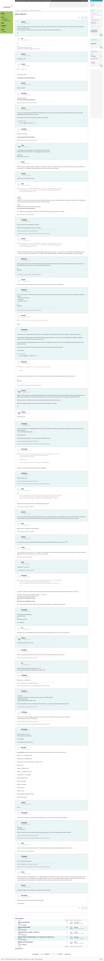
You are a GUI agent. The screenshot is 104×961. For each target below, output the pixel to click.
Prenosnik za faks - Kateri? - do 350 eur (28, 932)
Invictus (23, 390)
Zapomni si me (95, 20)
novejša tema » (67, 954)
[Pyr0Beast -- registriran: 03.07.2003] (18, 220)
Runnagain (24, 329)
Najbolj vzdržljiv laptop (24, 927)
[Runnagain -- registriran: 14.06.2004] (18, 330)
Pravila (2, 959)
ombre (23, 547)
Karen (23, 162)
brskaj (4, 27)
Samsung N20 (20, 752)
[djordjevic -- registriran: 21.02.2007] (18, 94)
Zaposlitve (3, 25)
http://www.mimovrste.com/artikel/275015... (26, 99)
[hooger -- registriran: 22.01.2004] (18, 65)
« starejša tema (35, 954)
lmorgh (75, 932)
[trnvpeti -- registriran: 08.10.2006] (18, 174)
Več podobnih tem (19, 948)
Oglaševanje (26, 959)
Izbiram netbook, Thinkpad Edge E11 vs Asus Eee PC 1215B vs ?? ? (36, 937)
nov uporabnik (94, 30)
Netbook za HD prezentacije (25, 942)
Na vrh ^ (101, 959)
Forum (2, 17)
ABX (22, 184)
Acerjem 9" (39, 151)
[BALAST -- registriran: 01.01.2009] (18, 748)
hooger (23, 64)
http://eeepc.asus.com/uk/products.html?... (26, 208)
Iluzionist (19, 933)
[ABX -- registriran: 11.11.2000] (18, 184)
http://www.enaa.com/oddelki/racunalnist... (26, 598)
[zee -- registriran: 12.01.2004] (18, 39)
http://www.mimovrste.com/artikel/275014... (26, 77)
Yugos (19, 928)
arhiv (4, 14)
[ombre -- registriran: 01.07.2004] (18, 548)
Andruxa (19, 938)
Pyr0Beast (24, 220)
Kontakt (32, 959)
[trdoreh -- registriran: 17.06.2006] (18, 22)
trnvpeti (23, 173)
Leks (22, 145)
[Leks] (18, 146)
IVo (22, 628)
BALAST (23, 747)
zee (22, 38)
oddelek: (42, 954)
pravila (4, 31)
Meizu (19, 923)
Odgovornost (20, 959)
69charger (76, 937)
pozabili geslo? (94, 31)
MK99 (19, 943)
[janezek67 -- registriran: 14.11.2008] (18, 576)
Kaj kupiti (24, 924)
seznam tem (93, 43)
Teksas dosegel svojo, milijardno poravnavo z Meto (31, 1)
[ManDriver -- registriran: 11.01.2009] (18, 259)
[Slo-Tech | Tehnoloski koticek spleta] (8, 6)
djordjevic (24, 93)
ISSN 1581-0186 (39, 959)
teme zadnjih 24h (6, 20)
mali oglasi (5, 19)
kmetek (23, 412)
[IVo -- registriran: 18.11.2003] (18, 628)
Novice (2, 13)
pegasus (76, 927)
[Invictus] (18, 391)
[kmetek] (18, 412)
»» (86, 17)
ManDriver (24, 259)
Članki (2, 23)
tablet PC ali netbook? (24, 922)
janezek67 (24, 575)
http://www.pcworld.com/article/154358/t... (26, 137)
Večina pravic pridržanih (10, 959)
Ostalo (2, 29)
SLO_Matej (76, 922)
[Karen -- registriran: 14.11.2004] (18, 162)
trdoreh (23, 22)
